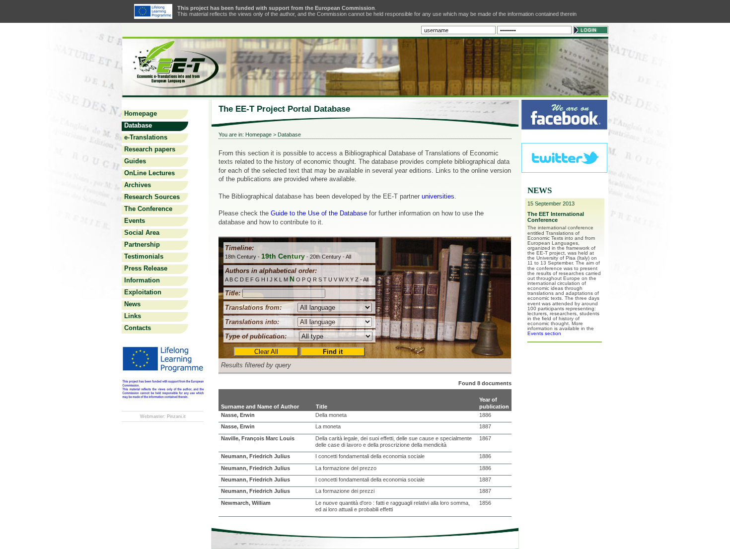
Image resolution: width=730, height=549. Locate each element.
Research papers (149, 149)
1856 (485, 503)
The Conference (148, 208)
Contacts (137, 328)
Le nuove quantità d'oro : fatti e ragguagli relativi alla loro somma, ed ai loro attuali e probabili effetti (392, 506)
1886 (485, 415)
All (348, 257)
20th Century (325, 257)
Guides (135, 161)
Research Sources (152, 197)
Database (138, 125)
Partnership (142, 244)
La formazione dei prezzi (344, 491)
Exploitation (142, 292)
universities (438, 196)
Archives (137, 185)
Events (134, 220)
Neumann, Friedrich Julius (255, 456)
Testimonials (143, 256)
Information (142, 280)
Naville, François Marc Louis (257, 438)
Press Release (145, 268)
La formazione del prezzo (345, 468)
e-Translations (145, 137)
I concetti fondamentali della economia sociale (370, 456)
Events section (544, 333)
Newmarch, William (246, 503)
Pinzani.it (176, 416)
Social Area (141, 232)
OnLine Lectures (149, 173)
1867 (485, 438)
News (132, 304)
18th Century (240, 257)
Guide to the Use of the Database (319, 213)
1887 (485, 426)
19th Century (283, 256)
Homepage (140, 113)
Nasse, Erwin (238, 415)
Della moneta (331, 415)
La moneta (328, 426)
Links (132, 316)
